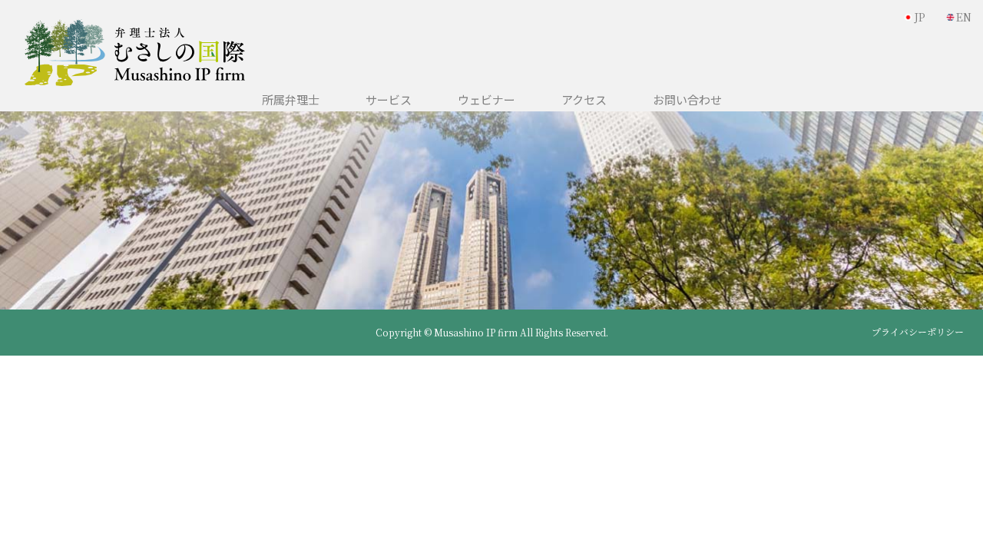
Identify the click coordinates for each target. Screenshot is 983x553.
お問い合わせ (687, 99)
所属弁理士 (290, 99)
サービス (389, 99)
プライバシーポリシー (918, 331)
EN (963, 17)
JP (919, 17)
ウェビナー (486, 99)
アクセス (584, 99)
